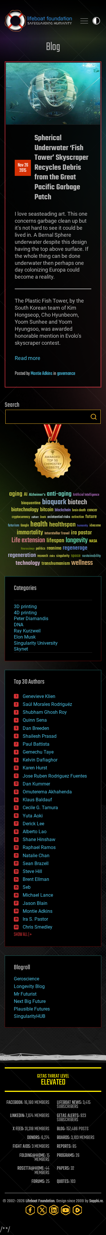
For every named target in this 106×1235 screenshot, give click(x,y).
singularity (62, 556)
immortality (30, 532)
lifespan (55, 540)
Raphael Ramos (39, 847)
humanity (82, 526)
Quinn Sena (35, 720)
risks (52, 556)
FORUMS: (38, 1182)
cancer (92, 510)
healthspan (62, 525)
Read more (27, 358)
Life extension (28, 540)
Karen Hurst (35, 768)
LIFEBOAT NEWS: (69, 1103)
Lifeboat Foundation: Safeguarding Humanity (38, 21)
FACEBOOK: (14, 1103)
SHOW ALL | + (23, 935)
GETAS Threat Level (53, 1081)
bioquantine (31, 502)
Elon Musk (25, 637)
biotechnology (25, 510)
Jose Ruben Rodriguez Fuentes (55, 776)
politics (40, 549)
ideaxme (95, 526)
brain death (79, 510)
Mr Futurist (25, 994)
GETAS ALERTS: (68, 1116)
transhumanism (56, 563)
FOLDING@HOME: (32, 1155)
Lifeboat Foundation (40, 1201)
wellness (82, 563)
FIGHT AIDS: (22, 1146)
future (91, 516)
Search (94, 417)
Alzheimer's (37, 495)
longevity (77, 540)
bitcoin (46, 510)
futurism (13, 526)
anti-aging (59, 494)
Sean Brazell (36, 863)
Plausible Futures (32, 1009)
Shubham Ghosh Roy (45, 712)
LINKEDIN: (17, 1116)
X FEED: (18, 1129)
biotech (77, 502)
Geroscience (26, 979)
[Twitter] (42, 1210)
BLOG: (61, 1129)
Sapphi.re (96, 1201)
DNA (18, 624)
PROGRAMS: (66, 1155)
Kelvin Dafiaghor (40, 760)
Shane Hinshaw (39, 839)
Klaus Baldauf (37, 799)
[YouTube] (65, 1210)
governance (66, 374)
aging (15, 494)
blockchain (63, 510)
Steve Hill (32, 871)
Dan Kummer (36, 784)
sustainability (91, 556)
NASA (93, 541)
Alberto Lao (35, 831)
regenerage (75, 548)
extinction (78, 517)
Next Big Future (30, 1001)
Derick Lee (33, 823)
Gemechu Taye (38, 752)
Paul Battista (36, 744)
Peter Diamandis (31, 618)
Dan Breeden (36, 728)
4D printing (25, 612)
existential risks (58, 517)
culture (35, 517)
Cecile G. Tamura (40, 807)
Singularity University (36, 643)
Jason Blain (35, 903)
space (76, 555)
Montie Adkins (41, 374)
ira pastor (81, 532)
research (42, 556)
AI (25, 495)
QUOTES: (63, 1182)
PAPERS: (63, 1168)
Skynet (21, 649)
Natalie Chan (36, 855)
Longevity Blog (29, 986)
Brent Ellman (36, 879)
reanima (54, 548)
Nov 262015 (23, 168)
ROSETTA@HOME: (30, 1168)
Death (43, 517)
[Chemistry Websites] (53, 452)
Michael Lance (38, 895)
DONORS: (33, 1138)
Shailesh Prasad (40, 736)
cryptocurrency (21, 517)
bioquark (54, 502)
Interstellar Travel (56, 533)
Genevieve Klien (39, 696)
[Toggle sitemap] (84, 21)
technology (28, 563)
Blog (53, 47)
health (39, 524)
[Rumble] (77, 1210)
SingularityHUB (29, 1016)
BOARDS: (63, 1138)
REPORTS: (64, 1146)
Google (25, 526)
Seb (27, 887)
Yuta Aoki (33, 816)
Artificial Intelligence (86, 495)
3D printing (25, 606)
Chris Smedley (37, 927)
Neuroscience (27, 549)
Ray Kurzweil (27, 631)
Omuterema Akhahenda (47, 792)
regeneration (22, 555)
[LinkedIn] (54, 1210)
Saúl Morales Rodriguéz (47, 704)
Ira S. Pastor (35, 919)
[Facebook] (30, 1210)
